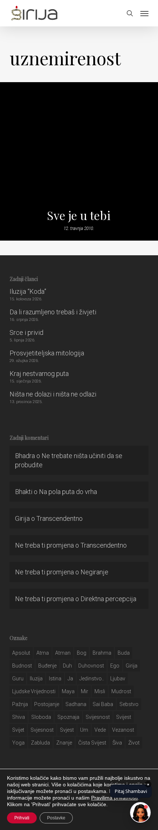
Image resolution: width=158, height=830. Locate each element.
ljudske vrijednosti (33, 691)
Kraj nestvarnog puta (39, 373)
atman (63, 653)
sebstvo (129, 704)
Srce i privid (26, 332)
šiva (117, 743)
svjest (67, 730)
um (84, 730)
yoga (18, 743)
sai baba (103, 704)
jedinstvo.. (91, 678)
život (134, 743)
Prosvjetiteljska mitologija (47, 353)
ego (114, 666)
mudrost (121, 691)
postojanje (46, 704)
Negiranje (94, 572)
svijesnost (98, 717)
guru (18, 678)
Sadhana (75, 704)
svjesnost (42, 730)
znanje (64, 743)
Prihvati (21, 817)
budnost (22, 666)
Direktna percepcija (108, 599)
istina (55, 678)
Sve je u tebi (79, 215)
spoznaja (68, 717)
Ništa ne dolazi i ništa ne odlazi (53, 394)
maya (68, 691)
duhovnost (91, 666)
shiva (18, 717)
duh (67, 666)
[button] (144, 13)
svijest (123, 717)
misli (99, 691)
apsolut (21, 653)
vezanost (123, 730)
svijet (18, 730)
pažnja (20, 704)
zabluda (40, 743)
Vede (100, 730)
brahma (102, 653)
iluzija (36, 678)
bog (81, 653)
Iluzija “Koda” (28, 291)
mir (84, 691)
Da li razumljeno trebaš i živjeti (53, 312)
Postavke (56, 817)
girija (131, 666)
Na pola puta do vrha (68, 492)
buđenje (47, 666)
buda (124, 653)
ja (70, 678)
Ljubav (117, 678)
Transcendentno (59, 518)
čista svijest (92, 743)
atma (42, 653)
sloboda (41, 717)
